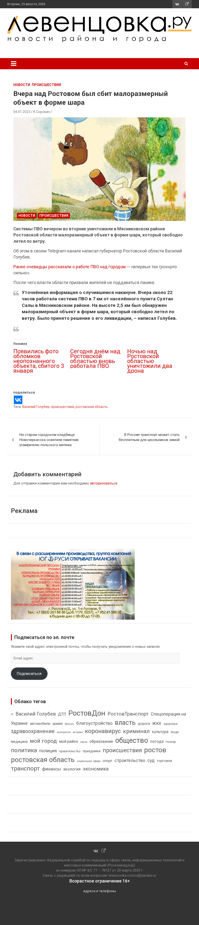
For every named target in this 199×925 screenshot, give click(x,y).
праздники (91, 751)
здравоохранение (33, 731)
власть (125, 722)
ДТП (62, 714)
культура (160, 731)
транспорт (25, 768)
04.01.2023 (21, 112)
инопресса (64, 732)
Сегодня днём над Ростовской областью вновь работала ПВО (95, 358)
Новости (21, 85)
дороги (144, 723)
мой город (43, 741)
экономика (95, 769)
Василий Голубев (35, 407)
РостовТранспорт (128, 714)
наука (83, 741)
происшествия (62, 407)
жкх (156, 723)
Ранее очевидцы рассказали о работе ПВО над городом (70, 266)
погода (157, 741)
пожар (171, 741)
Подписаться (29, 673)
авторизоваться (103, 483)
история (78, 732)
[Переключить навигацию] (13, 63)
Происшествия (46, 85)
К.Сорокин (41, 112)
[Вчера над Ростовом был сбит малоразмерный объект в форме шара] (99, 169)
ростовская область (91, 407)
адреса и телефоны (99, 891)
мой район (68, 741)
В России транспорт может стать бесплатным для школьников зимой (149, 437)
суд (151, 760)
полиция (48, 750)
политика (24, 750)
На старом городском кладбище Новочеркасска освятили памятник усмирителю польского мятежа (49, 439)
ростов (155, 750)
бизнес (69, 724)
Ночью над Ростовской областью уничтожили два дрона (149, 361)
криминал (136, 731)
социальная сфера (88, 761)
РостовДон (86, 713)
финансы (51, 769)
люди (175, 732)
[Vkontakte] (18, 400)
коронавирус (103, 731)
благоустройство (94, 723)
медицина (19, 741)
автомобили (40, 723)
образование (101, 741)
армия (57, 724)
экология (72, 769)
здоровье (170, 724)
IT (12, 714)
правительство (70, 751)
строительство (130, 760)
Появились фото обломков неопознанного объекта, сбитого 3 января (38, 361)
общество (131, 740)
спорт (107, 761)
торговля (164, 761)
